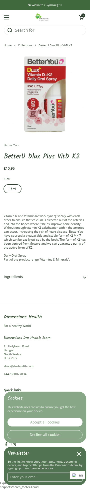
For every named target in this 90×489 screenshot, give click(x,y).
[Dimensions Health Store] (43, 17)
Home (8, 45)
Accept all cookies (45, 422)
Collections (25, 45)
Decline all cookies (45, 434)
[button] (45, 277)
